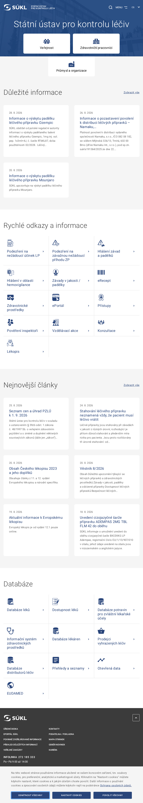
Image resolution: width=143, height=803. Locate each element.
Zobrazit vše (132, 92)
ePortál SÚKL (10, 734)
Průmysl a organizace (71, 70)
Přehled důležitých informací (20, 744)
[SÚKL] (15, 718)
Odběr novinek (57, 744)
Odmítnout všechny (30, 795)
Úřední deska (10, 729)
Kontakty (54, 729)
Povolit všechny (113, 795)
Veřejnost (47, 48)
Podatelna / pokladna (61, 734)
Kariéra (53, 750)
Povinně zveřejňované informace (22, 739)
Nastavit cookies (71, 795)
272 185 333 (26, 757)
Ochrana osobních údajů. (116, 785)
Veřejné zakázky (12, 750)
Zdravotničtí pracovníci (96, 48)
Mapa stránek (57, 739)
